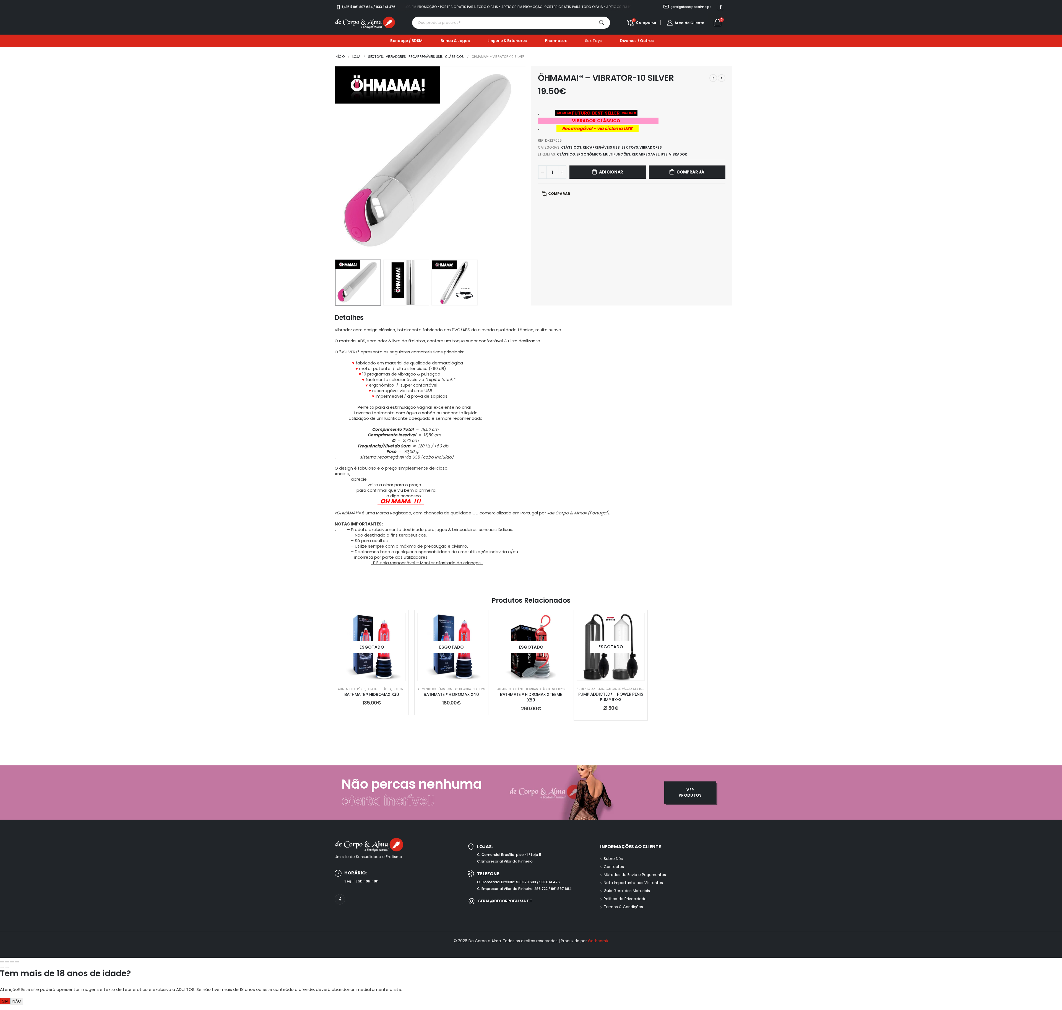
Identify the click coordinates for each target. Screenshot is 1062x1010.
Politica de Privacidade (625, 899)
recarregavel (645, 154)
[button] (336, 161)
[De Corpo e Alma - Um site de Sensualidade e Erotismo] (365, 22)
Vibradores (650, 147)
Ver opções (376, 675)
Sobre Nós (613, 858)
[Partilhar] (12, 961)
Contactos (614, 866)
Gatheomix (598, 941)
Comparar (559, 193)
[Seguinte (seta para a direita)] (7, 967)
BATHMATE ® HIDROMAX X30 (371, 694)
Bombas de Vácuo (618, 689)
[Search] (602, 23)
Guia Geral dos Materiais (627, 891)
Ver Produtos (690, 792)
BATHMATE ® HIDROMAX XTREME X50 (531, 697)
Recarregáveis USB (601, 147)
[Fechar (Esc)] (17, 961)
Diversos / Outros (637, 40)
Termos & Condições (623, 907)
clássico (566, 154)
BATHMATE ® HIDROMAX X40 (451, 694)
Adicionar (611, 172)
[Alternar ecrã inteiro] (7, 961)
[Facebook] (720, 7)
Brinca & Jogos (455, 40)
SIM (5, 1001)
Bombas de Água (379, 689)
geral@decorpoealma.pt (505, 901)
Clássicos (571, 147)
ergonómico (589, 154)
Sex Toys (593, 40)
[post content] (371, 647)
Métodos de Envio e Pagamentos (635, 874)
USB (664, 154)
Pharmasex (556, 40)
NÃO (16, 1001)
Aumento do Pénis (351, 689)
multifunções (616, 154)
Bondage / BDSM (406, 40)
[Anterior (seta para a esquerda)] (2, 967)
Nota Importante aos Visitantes (633, 882)
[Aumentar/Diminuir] (2, 961)
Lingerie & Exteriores (507, 40)
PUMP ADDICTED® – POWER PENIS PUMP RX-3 (610, 697)
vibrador (678, 154)
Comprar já (690, 172)
